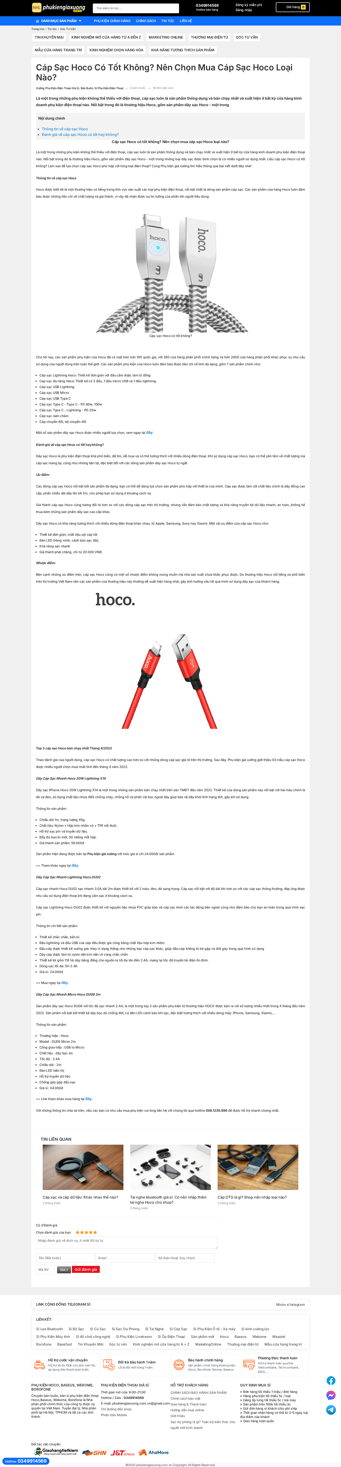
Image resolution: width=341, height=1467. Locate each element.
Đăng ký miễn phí (249, 5)
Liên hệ (186, 21)
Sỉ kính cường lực (255, 1329)
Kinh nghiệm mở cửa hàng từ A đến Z (106, 37)
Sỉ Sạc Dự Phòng (125, 1329)
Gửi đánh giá (86, 1269)
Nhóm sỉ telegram (290, 1304)
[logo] (59, 8)
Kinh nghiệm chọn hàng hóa (116, 50)
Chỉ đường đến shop (116, 1409)
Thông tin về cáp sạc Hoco (65, 129)
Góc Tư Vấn (247, 37)
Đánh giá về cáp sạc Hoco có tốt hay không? (80, 134)
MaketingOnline (208, 1344)
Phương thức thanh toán (277, 1358)
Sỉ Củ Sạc (98, 1329)
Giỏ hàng (295, 7)
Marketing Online (166, 37)
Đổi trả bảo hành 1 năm (137, 1362)
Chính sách (146, 21)
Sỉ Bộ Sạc (76, 1329)
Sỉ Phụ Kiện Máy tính (53, 1336)
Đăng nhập (244, 10)
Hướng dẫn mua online (187, 1410)
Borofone (43, 1344)
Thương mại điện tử (209, 37)
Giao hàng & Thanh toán (188, 1404)
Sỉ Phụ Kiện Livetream (134, 1336)
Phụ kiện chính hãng (112, 21)
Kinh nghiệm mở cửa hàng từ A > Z (161, 1344)
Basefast (64, 1344)
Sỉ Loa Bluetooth (49, 1329)
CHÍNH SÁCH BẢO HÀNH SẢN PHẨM (198, 1393)
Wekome (259, 1336)
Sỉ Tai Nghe (154, 1329)
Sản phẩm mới (202, 1336)
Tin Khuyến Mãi (90, 1344)
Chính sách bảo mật (185, 1398)
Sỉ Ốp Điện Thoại (171, 1336)
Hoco (224, 1336)
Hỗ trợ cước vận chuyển (68, 1360)
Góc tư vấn (118, 1344)
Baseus (241, 1336)
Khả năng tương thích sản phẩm (183, 50)
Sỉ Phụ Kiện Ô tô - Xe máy (214, 1329)
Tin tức (167, 21)
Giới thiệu (177, 1416)
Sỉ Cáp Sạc (178, 1329)
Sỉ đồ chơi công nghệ (93, 1336)
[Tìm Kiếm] (174, 8)
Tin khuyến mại (49, 37)
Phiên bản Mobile (114, 1415)
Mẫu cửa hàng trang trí (58, 50)
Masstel (278, 1336)
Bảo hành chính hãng (205, 1360)
